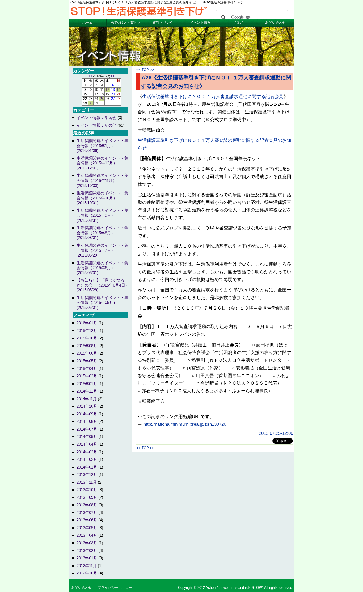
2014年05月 (87, 436)
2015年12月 (87, 330)
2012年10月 (87, 573)
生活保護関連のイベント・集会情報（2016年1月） (102, 145)
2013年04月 (87, 535)
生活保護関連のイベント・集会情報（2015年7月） (102, 250)
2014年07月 (87, 429)
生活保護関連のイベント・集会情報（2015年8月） (102, 232)
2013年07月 (87, 512)
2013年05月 (87, 527)
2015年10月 (87, 338)
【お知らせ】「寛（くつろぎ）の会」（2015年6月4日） (103, 285)
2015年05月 (87, 361)
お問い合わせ (275, 22)
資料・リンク (163, 22)
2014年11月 (87, 399)
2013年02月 (87, 550)
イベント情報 (200, 22)
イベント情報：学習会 (96, 117)
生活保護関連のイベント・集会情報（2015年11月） (102, 180)
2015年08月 (87, 345)
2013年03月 (87, 542)
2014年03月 (87, 452)
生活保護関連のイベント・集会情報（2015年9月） (102, 215)
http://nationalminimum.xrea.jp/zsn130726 (184, 424)
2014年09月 (87, 414)
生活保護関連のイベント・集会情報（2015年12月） (102, 163)
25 (102, 99)
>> (113, 76)
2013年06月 (87, 520)
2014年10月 (87, 406)
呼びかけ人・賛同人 (125, 22)
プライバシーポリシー (115, 588)
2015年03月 (87, 376)
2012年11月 (87, 565)
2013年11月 (87, 482)
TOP (145, 70)
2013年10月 (87, 489)
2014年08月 (87, 421)
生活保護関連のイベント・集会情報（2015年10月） (102, 198)
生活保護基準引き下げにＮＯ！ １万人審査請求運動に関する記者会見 (213, 96)
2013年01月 (87, 558)
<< (90, 76)
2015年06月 (87, 353)
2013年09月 (87, 497)
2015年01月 (87, 383)
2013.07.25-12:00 (276, 433)
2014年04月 (87, 444)
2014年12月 (87, 391)
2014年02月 (87, 459)
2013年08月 (87, 504)
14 (118, 90)
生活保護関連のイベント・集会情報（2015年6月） (102, 268)
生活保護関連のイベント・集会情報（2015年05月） (102, 302)
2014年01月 (87, 467)
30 (90, 103)
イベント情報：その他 (96, 125)
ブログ (238, 22)
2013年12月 (87, 474)
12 (107, 90)
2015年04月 (87, 368)
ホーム (87, 22)
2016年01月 (87, 323)
